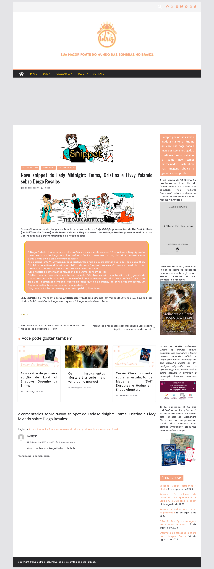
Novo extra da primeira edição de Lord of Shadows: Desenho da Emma (39, 379)
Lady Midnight (48, 167)
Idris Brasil (44, 562)
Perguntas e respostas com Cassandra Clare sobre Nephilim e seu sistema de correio (122, 327)
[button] (49, 74)
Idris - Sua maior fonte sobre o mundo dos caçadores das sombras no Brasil (73, 429)
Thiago (46, 187)
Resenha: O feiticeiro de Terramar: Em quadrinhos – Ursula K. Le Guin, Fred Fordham (178, 497)
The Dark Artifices (66, 167)
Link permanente (67, 442)
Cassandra (63, 73)
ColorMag (71, 562)
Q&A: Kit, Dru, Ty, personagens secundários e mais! (178, 523)
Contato (98, 73)
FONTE (24, 314)
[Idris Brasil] (21, 73)
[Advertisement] (107, 101)
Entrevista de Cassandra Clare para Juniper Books (178, 534)
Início (33, 73)
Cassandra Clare (30, 167)
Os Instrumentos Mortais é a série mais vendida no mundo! (86, 377)
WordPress (89, 562)
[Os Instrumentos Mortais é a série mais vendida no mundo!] (86, 347)
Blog (81, 73)
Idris (45, 73)
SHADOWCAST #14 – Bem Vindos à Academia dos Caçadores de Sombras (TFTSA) (53, 327)
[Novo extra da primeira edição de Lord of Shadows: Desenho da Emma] (39, 347)
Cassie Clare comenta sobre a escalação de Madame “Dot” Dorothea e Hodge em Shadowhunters (134, 381)
